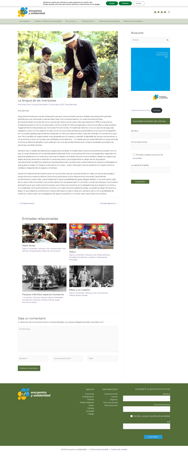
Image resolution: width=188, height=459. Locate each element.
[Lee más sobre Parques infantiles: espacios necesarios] (44, 278)
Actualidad (24, 21)
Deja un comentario (29, 249)
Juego (57, 300)
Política (90, 408)
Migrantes (114, 400)
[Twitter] (158, 12)
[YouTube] (165, 12)
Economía (89, 394)
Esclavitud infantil (111, 394)
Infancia (50, 297)
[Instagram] (162, 12)
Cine (28, 105)
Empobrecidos (55, 249)
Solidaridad (58, 297)
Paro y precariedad (110, 403)
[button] (169, 12)
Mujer (91, 405)
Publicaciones (87, 21)
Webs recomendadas (132, 21)
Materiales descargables (109, 21)
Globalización (88, 397)
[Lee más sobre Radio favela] (44, 233)
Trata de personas (111, 405)
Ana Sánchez (71, 105)
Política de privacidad (99, 449)
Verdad (84, 295)
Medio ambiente (103, 255)
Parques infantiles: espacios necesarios (43, 294)
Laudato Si (92, 257)
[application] (30, 21)
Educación (43, 105)
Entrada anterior (26, 203)
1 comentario (27, 297)
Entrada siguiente (109, 203)
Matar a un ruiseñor (79, 290)
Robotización (102, 257)
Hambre (114, 397)
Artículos (22, 105)
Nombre (134, 131)
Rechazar (125, 3)
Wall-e (72, 252)
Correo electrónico (139, 142)
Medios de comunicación (50, 251)
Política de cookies (119, 449)
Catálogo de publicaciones (140, 110)
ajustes (97, 4)
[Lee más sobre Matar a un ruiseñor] (91, 276)
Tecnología (73, 260)
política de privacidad (160, 416)
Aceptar (112, 3)
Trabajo (90, 414)
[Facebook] (155, 12)
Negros (78, 295)
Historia (44, 297)
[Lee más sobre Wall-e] (91, 236)
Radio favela (28, 245)
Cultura (34, 105)
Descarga (156, 110)
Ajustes (138, 3)
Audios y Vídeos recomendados (48, 21)
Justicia (72, 295)
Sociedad (72, 257)
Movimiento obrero (29, 302)
